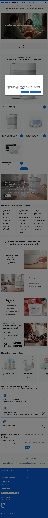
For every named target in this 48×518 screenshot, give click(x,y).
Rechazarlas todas (25, 91)
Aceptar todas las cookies (35, 91)
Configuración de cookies (11, 91)
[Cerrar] (40, 76)
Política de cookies (21, 88)
